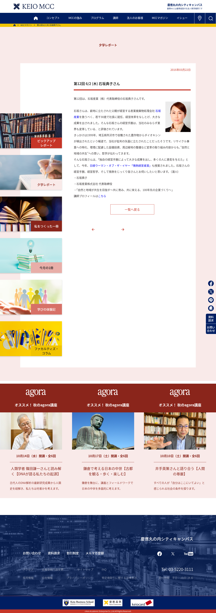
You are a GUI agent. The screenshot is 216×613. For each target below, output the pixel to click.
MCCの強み (75, 18)
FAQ (104, 569)
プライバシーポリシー (79, 578)
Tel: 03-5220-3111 (177, 569)
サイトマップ (85, 569)
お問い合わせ (211, 329)
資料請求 (211, 318)
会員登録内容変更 (52, 569)
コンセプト (53, 18)
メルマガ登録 (95, 553)
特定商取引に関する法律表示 (119, 578)
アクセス (28, 569)
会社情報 (47, 578)
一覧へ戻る (132, 209)
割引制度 (73, 553)
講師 (115, 18)
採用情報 (28, 578)
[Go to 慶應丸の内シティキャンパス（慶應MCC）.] (15, 25)
